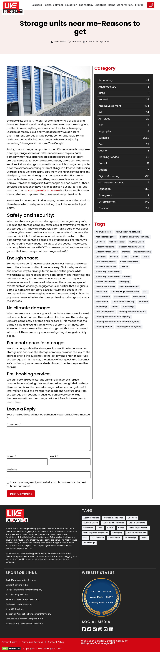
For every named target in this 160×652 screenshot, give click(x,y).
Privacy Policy (9, 642)
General (122, 5)
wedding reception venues (132, 311)
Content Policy (56, 642)
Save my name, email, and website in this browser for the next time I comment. (48, 484)
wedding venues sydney (129, 326)
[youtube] (106, 629)
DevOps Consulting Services (19, 604)
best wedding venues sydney (134, 236)
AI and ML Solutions (15, 609)
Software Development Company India (24, 618)
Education (71, 5)
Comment (14, 424)
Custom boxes (136, 241)
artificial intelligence (106, 236)
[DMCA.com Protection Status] (11, 648)
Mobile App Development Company (113, 276)
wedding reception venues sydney (113, 316)
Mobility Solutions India (17, 585)
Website (12, 469)
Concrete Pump (117, 241)
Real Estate (101, 291)
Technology (86, 5)
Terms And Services (32, 642)
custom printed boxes (107, 251)
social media (102, 301)
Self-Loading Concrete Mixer (125, 291)
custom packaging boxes (131, 246)
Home (111, 5)
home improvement (106, 261)
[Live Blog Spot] (15, 7)
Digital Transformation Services (21, 580)
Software (143, 301)
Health (47, 5)
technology (101, 306)
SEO (130, 5)
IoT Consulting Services (17, 594)
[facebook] (84, 629)
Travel (139, 5)
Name (11, 456)
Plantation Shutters (129, 286)
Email (54, 456)
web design (128, 306)
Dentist (126, 251)
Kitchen (124, 266)
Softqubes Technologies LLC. (98, 643)
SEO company (103, 296)
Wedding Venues (104, 326)
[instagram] (100, 629)
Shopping (100, 5)
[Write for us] (150, 5)
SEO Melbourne (121, 296)
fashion (114, 256)
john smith (60, 41)
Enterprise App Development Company (24, 589)
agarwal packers (103, 231)
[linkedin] (111, 629)
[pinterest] (95, 629)
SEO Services (139, 296)
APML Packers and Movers (128, 231)
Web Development (105, 311)
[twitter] (89, 629)
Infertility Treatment (106, 266)
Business (37, 5)
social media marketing (123, 301)
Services (58, 5)
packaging (124, 281)
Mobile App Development (108, 271)
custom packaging (105, 246)
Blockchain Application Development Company (28, 614)
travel (115, 306)
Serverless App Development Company (24, 623)
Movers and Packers (105, 281)
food (124, 256)
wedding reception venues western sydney (117, 321)
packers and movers (105, 286)
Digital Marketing (142, 251)
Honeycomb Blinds (129, 261)
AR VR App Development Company (22, 599)
